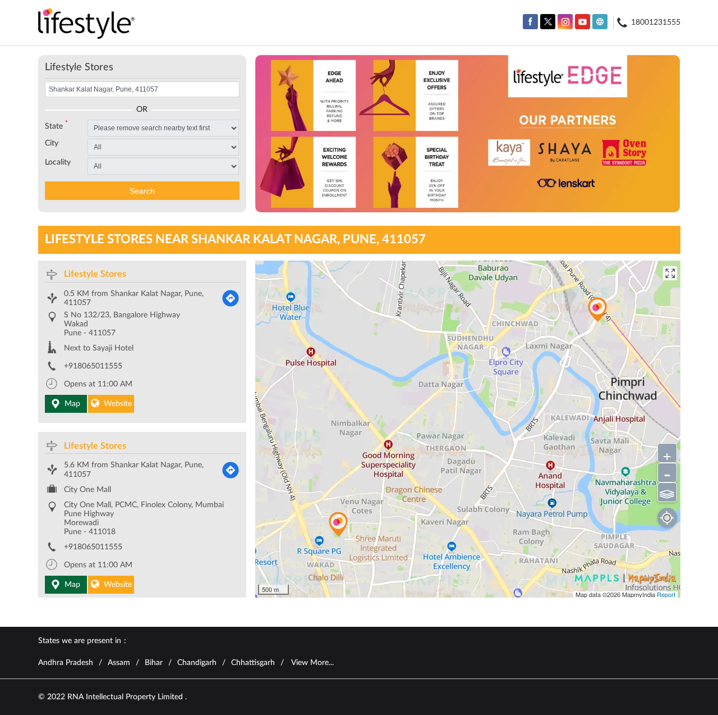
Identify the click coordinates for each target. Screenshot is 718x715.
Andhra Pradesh (65, 663)
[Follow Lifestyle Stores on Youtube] (582, 21)
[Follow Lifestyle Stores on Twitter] (547, 21)
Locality (58, 162)
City (51, 143)
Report (666, 594)
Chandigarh (197, 663)
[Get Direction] (231, 298)
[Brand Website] (599, 21)
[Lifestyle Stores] (86, 24)
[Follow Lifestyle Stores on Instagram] (565, 21)
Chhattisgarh (253, 663)
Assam (119, 663)
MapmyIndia (639, 594)
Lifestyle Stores (95, 274)
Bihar (154, 663)
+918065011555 (93, 366)
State (56, 125)
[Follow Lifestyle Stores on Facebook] (530, 21)
